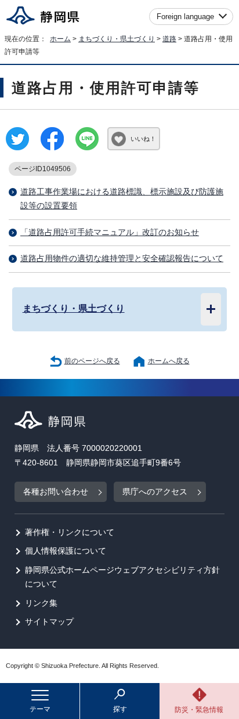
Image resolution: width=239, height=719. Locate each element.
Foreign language (185, 16)
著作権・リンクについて (69, 532)
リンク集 (41, 603)
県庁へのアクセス (154, 491)
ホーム (60, 39)
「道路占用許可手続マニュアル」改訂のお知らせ (109, 232)
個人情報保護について (65, 551)
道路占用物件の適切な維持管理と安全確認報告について (121, 258)
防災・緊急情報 (199, 710)
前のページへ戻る (92, 361)
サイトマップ (49, 621)
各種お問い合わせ (55, 491)
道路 (169, 39)
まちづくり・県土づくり (116, 39)
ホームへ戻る (169, 361)
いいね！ (143, 138)
